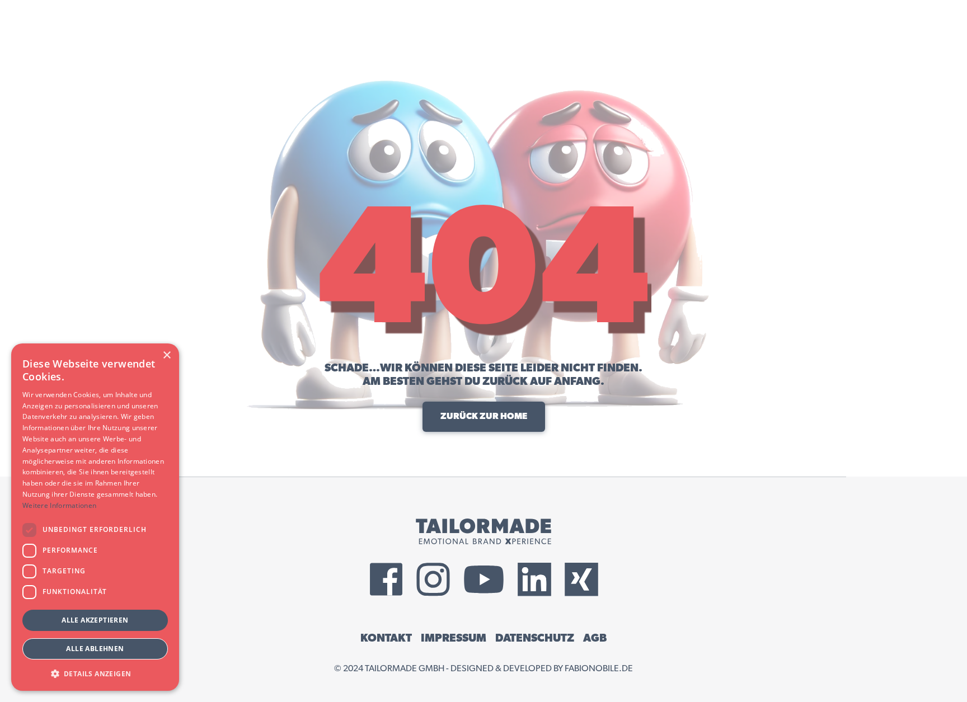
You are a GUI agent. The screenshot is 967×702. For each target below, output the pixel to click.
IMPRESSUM (453, 638)
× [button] (166, 355)
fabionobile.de (599, 668)
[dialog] (95, 517)
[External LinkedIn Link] (534, 579)
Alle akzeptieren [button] (95, 620)
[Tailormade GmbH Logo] (483, 531)
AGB (595, 638)
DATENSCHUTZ (534, 638)
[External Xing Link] (581, 579)
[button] (95, 673)
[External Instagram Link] (433, 579)
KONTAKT (386, 638)
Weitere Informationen (59, 505)
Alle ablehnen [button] (95, 648)
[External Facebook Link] (386, 579)
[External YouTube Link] (483, 579)
